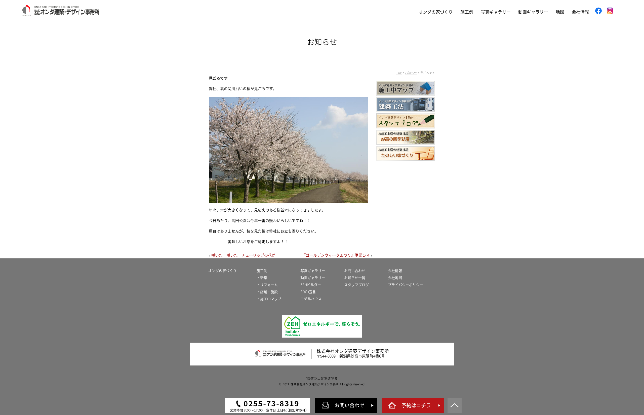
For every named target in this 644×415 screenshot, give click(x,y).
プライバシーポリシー (405, 285)
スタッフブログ (356, 285)
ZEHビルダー (310, 285)
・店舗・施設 (267, 292)
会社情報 (580, 12)
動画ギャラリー (533, 12)
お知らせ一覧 (354, 278)
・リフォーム (267, 285)
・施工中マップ (269, 299)
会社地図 (395, 278)
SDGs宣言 (308, 292)
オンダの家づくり (436, 12)
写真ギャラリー (496, 12)
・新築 (262, 278)
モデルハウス (310, 299)
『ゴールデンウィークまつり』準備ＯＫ (336, 255)
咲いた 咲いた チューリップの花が (243, 255)
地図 (560, 12)
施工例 (466, 12)
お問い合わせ (354, 270)
